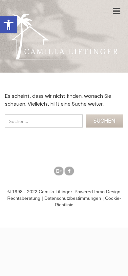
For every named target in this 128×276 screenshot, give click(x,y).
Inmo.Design (107, 191)
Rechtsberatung (23, 198)
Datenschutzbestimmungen (72, 198)
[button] (8, 24)
